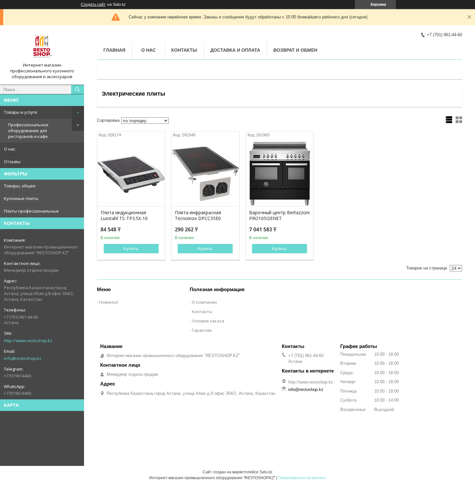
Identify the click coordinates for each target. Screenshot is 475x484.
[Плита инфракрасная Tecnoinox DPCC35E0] (205, 174)
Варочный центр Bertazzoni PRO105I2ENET (279, 215)
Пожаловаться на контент (302, 478)
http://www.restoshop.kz (28, 340)
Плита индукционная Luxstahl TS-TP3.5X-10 (124, 215)
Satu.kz (265, 472)
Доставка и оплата (235, 50)
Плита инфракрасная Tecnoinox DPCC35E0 (198, 215)
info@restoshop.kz (22, 358)
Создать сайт (93, 4)
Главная (114, 50)
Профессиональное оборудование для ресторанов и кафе (28, 130)
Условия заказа (208, 321)
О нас (9, 149)
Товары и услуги (20, 112)
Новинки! (108, 302)
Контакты (184, 50)
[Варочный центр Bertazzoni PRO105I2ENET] (279, 174)
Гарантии (202, 330)
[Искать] (77, 89)
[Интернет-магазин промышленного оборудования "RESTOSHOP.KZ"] (42, 46)
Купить (131, 248)
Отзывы (12, 161)
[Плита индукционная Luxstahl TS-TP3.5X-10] (131, 174)
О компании (204, 302)
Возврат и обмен (295, 50)
